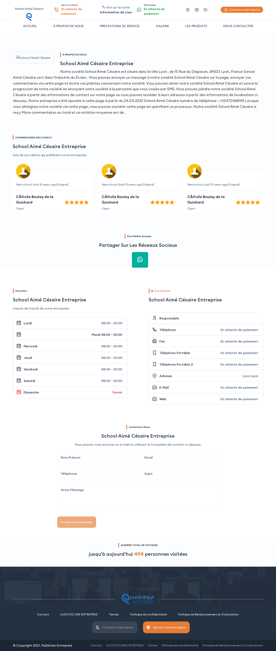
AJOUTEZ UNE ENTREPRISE (79, 614)
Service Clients (71, 9)
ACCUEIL (30, 26)
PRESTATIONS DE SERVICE (120, 26)
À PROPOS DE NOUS (68, 26)
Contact (43, 614)
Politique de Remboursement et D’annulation (208, 614)
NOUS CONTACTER (238, 26)
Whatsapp (154, 9)
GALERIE (162, 26)
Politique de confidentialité (148, 614)
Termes (114, 614)
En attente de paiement (77, 522)
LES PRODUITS (196, 26)
